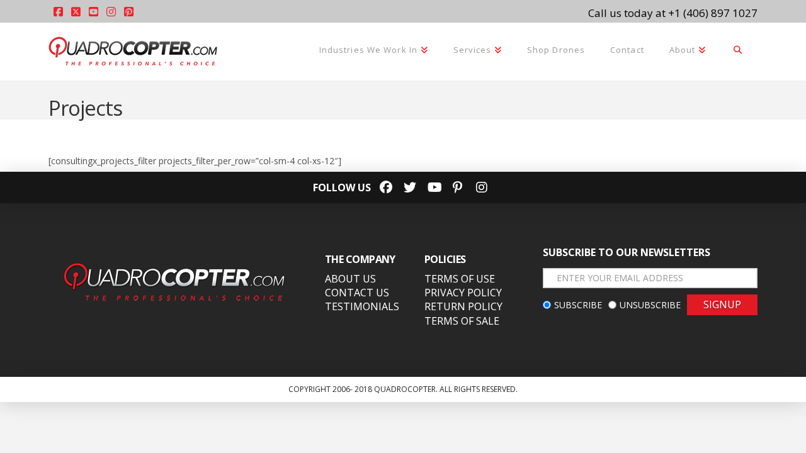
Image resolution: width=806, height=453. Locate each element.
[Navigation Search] (738, 51)
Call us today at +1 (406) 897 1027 (673, 13)
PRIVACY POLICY (463, 292)
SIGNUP (722, 304)
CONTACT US (357, 292)
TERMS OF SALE (461, 321)
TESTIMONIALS (362, 306)
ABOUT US (350, 279)
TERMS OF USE (459, 279)
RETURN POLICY (463, 306)
